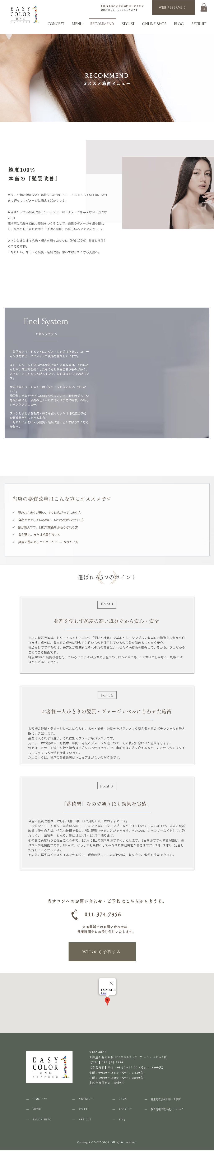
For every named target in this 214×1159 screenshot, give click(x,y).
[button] (203, 7)
